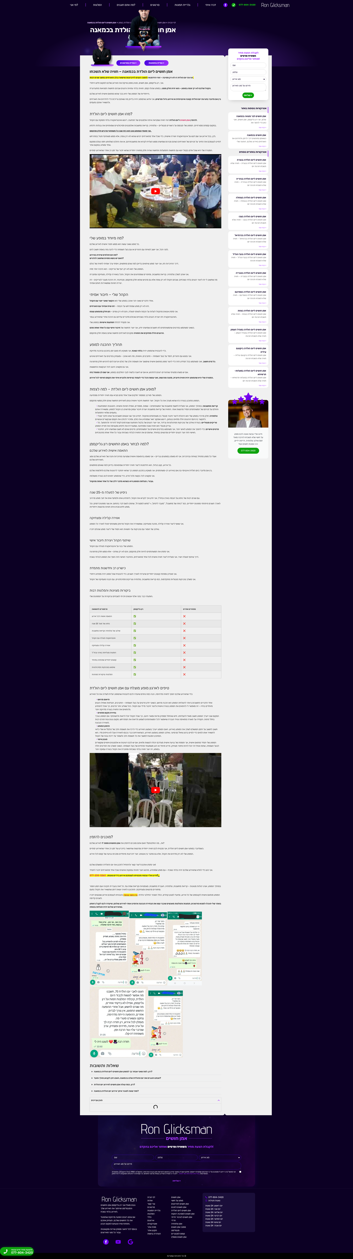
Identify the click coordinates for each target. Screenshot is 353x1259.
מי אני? (74, 4)
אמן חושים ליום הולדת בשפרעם (250, 291)
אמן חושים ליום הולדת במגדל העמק (248, 329)
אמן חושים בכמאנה (256, 135)
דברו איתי (210, 4)
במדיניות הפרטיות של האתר (189, 1173)
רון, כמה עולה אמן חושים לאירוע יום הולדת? (114, 1084)
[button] (155, 1071)
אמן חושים (185, 120)
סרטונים (155, 4)
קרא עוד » (262, 127)
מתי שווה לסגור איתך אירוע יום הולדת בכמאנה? (116, 1091)
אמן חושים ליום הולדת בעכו (252, 216)
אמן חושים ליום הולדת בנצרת (251, 159)
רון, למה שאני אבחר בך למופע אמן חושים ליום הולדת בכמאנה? (123, 1071)
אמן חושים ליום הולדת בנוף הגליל (249, 254)
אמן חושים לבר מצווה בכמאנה (251, 116)
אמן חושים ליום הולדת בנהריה (251, 178)
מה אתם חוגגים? (126, 4)
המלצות (97, 4)
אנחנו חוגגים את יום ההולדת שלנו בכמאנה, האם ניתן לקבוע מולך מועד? (127, 1078)
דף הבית (172, 22)
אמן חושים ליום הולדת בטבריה (251, 273)
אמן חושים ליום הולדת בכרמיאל (250, 235)
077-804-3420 (248, 450)
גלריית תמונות (182, 4)
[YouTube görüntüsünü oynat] (155, 191)
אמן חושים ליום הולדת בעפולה (251, 197)
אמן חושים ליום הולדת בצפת (252, 310)
